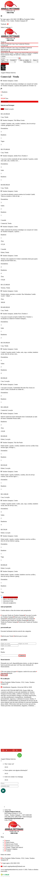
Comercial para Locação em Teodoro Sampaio (20, 618)
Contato (3, 56)
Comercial (21, 44)
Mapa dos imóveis (22, 49)
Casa (13, 44)
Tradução (4, 24)
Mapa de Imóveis (15, 54)
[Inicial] (10, 13)
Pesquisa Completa (32, 53)
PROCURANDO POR (10, 599)
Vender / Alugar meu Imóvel (17, 53)
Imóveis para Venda (7, 636)
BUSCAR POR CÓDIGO (3, 67)
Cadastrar (22, 655)
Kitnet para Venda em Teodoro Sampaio (17, 621)
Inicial (8, 840)
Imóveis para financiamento (9, 49)
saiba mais (4, 675)
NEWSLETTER (8, 601)
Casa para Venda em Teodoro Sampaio (13, 615)
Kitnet (23, 47)
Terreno (27, 44)
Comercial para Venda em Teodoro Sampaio (14, 620)
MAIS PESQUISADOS (10, 597)
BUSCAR (5, 64)
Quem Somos (5, 53)
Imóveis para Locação (20, 636)
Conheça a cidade (26, 54)
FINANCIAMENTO (9, 603)
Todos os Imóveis (6, 44)
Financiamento (5, 54)
